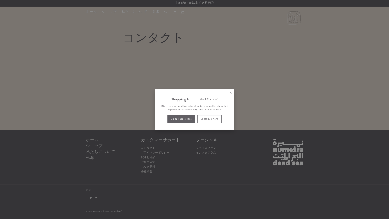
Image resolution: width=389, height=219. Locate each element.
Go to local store (181, 119)
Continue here (209, 119)
